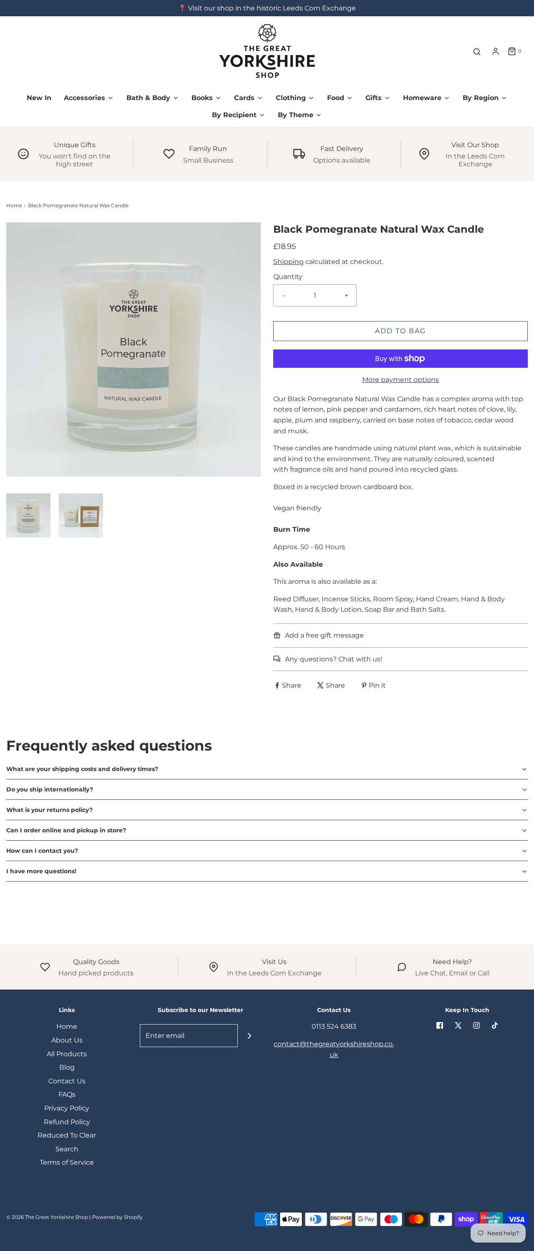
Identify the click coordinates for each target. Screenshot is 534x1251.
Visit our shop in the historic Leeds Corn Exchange (272, 8)
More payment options (400, 380)
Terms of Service (67, 1162)
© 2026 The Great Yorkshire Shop (47, 1217)
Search (66, 1149)
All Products (67, 1054)
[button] (28, 515)
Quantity (287, 277)
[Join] (249, 1035)
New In (39, 98)
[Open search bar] (476, 51)
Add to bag (400, 331)
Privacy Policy (66, 1108)
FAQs (67, 1094)
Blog (67, 1067)
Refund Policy (67, 1122)
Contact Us (67, 1081)
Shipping (288, 262)
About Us (67, 1040)
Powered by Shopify (117, 1217)
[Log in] (496, 51)
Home (14, 205)
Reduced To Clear (67, 1135)
